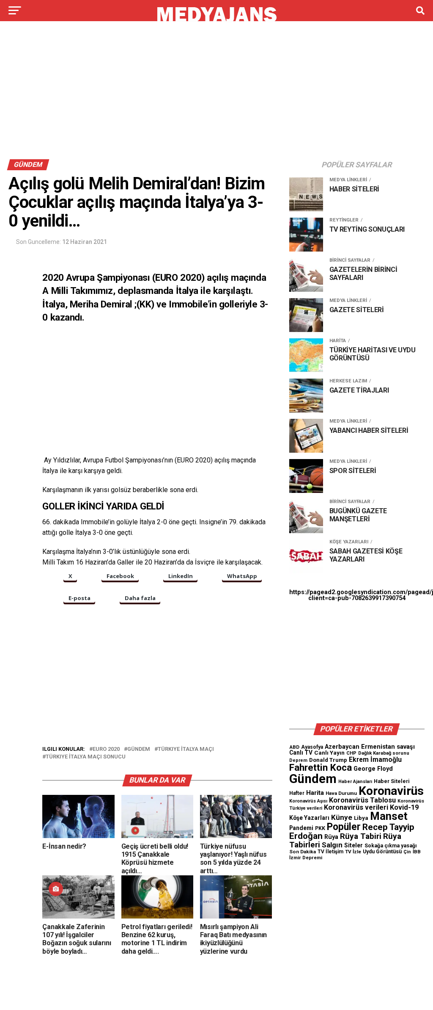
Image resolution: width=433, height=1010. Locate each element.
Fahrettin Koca (320, 767)
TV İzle (353, 852)
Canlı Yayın (329, 752)
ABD (294, 747)
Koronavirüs (391, 791)
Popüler (344, 827)
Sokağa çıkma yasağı (390, 846)
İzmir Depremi (305, 858)
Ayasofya (312, 747)
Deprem (298, 760)
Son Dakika (302, 852)
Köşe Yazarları (309, 817)
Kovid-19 (404, 807)
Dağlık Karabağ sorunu (383, 753)
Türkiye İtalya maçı (186, 749)
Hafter (296, 793)
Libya (361, 818)
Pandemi (301, 828)
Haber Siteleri (392, 781)
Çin (407, 852)
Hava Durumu (341, 793)
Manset (389, 816)
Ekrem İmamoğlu (375, 759)
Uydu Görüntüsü (382, 852)
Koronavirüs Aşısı (308, 801)
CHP (351, 753)
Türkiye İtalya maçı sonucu (86, 757)
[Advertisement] (216, 92)
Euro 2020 (106, 749)
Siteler (353, 845)
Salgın (332, 845)
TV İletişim (330, 852)
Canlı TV (300, 752)
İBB (417, 852)
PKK (320, 828)
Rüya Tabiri (360, 836)
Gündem (138, 749)
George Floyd (373, 768)
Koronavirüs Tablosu (362, 800)
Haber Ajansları (355, 781)
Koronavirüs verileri (356, 807)
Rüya (331, 836)
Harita (315, 793)
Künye (341, 817)
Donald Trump (328, 760)
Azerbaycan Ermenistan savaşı (370, 746)
